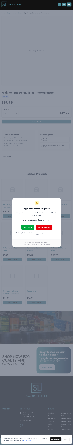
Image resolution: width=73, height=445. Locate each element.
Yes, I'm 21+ (28, 227)
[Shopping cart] (64, 4)
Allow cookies (55, 439)
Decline (66, 439)
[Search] (59, 4)
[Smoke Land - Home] (30, 4)
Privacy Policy (27, 440)
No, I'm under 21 (44, 227)
